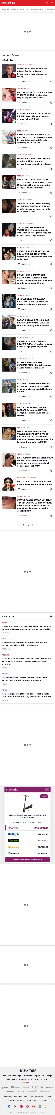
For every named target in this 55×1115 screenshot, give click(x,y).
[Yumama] (32, 1091)
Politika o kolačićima (16, 1100)
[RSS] (45, 1106)
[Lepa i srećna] (7, 3)
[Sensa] (21, 1091)
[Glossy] (49, 1087)
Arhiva (44, 1100)
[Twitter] (15, 1106)
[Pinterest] (21, 1106)
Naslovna (5, 55)
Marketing (8, 1097)
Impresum (18, 1097)
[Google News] (39, 1106)
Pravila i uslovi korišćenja (33, 1097)
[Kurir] (5, 1087)
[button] (24, 81)
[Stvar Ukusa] (44, 1091)
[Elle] (35, 1087)
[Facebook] (9, 1106)
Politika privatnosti (33, 1100)
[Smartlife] (10, 1091)
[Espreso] (26, 1087)
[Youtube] (33, 1106)
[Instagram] (27, 1106)
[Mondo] (15, 1087)
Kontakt (48, 1097)
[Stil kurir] (42, 1087)
